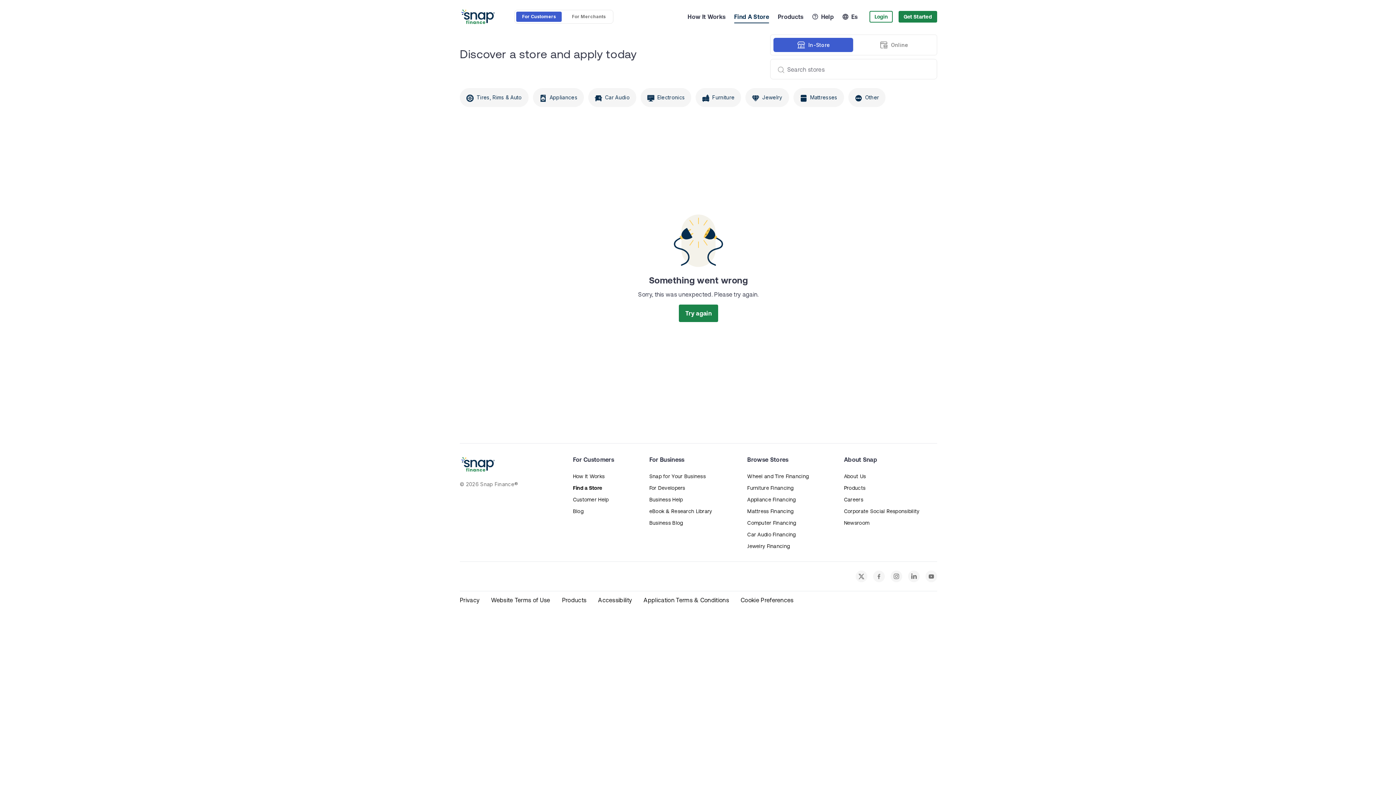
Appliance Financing (771, 500)
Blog (578, 511)
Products (791, 16)
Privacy (469, 600)
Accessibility (615, 600)
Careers (853, 500)
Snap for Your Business (677, 476)
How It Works (706, 16)
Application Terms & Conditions (686, 600)
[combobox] (851, 69)
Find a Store (587, 488)
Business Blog (666, 523)
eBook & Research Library (680, 511)
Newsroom (856, 523)
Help (827, 16)
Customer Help (591, 500)
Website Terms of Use (520, 600)
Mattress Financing (770, 511)
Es (854, 16)
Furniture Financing (770, 488)
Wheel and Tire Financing (778, 476)
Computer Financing (771, 523)
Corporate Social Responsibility (882, 511)
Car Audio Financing (771, 534)
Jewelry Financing (768, 546)
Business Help (666, 500)
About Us (855, 476)
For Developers (667, 488)
